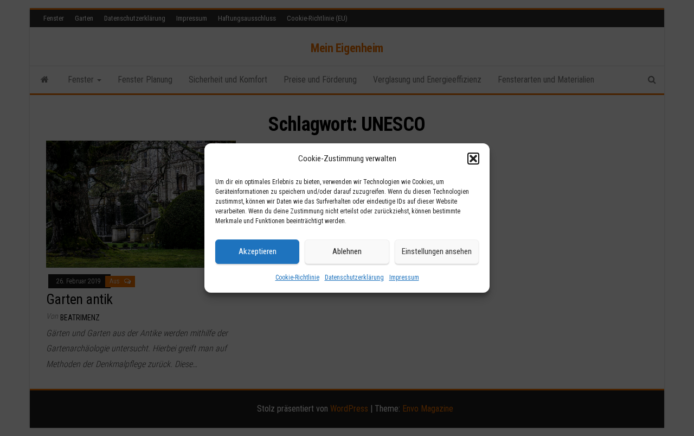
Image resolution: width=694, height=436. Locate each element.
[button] (473, 158)
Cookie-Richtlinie (297, 277)
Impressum (404, 277)
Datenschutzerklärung (354, 277)
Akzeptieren (258, 251)
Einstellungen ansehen (437, 251)
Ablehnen (347, 251)
